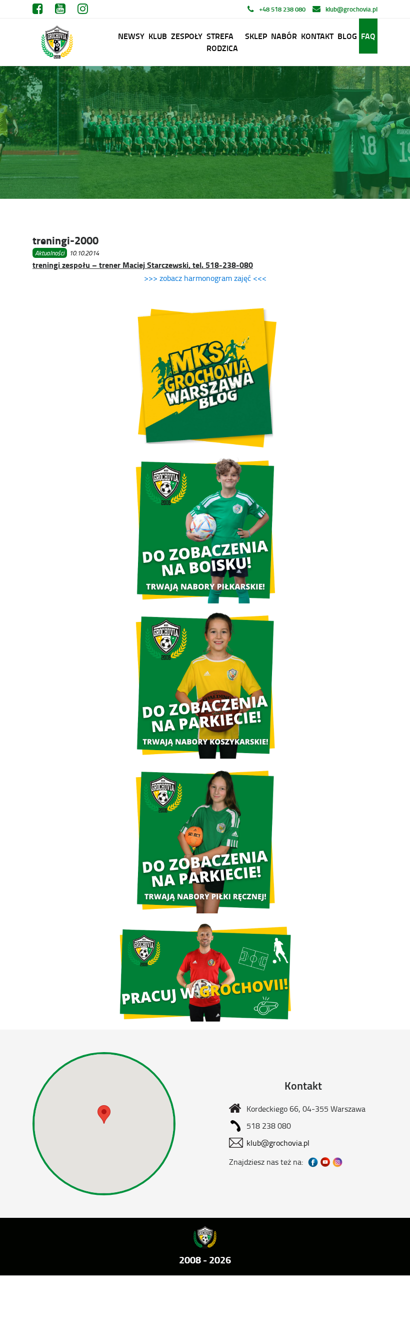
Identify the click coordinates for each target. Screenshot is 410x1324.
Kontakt (317, 36)
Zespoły (186, 36)
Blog (347, 36)
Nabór (284, 36)
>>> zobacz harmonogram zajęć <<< (205, 277)
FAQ (368, 36)
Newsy (131, 36)
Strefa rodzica (222, 42)
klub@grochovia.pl (352, 9)
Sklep (256, 36)
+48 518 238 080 (282, 9)
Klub (157, 36)
